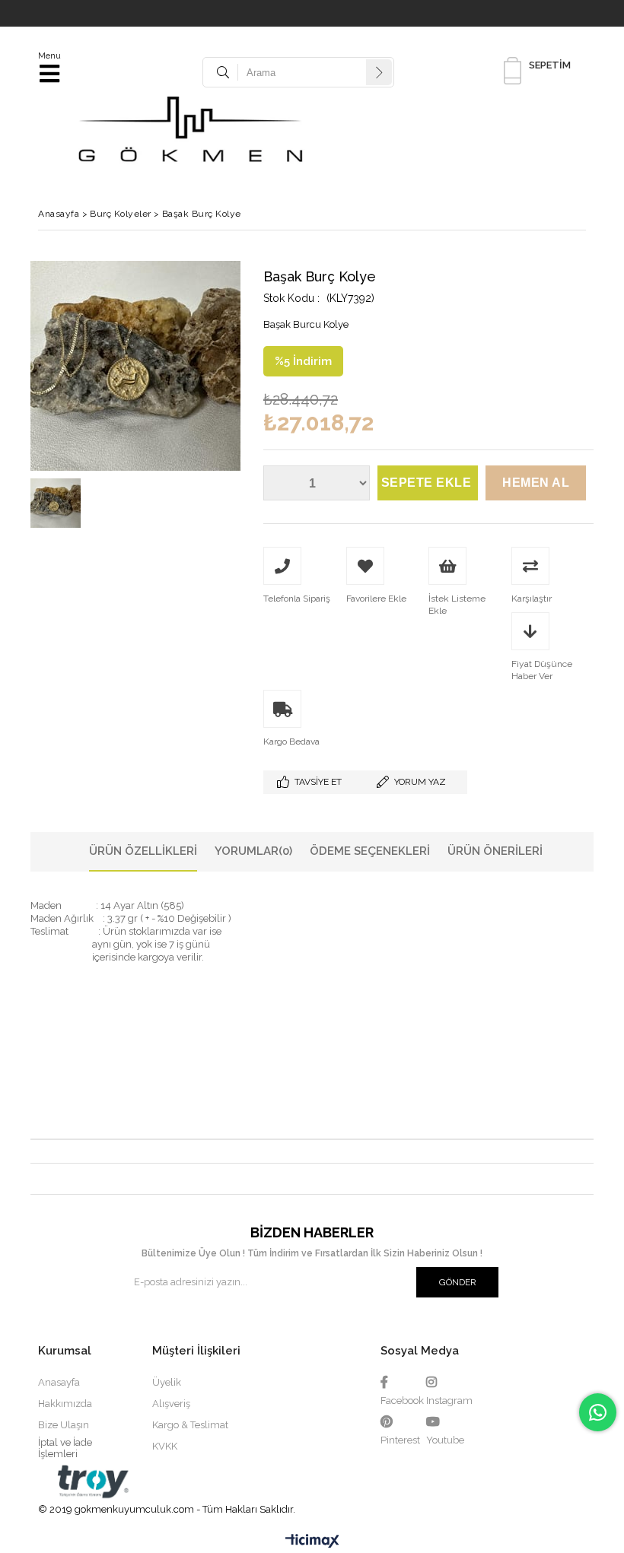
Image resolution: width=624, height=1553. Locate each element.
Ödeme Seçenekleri (370, 851)
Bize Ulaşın (63, 1425)
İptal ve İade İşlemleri (65, 1448)
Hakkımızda (65, 1403)
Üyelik (166, 1382)
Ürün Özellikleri (143, 851)
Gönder (457, 1282)
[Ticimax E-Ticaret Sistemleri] (312, 1541)
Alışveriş (171, 1403)
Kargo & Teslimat (190, 1425)
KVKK (164, 1446)
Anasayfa (59, 1382)
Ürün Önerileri (495, 851)
